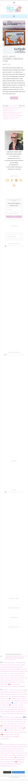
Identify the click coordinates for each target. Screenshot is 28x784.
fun (18, 109)
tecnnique (5, 118)
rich (11, 115)
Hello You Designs (14, 777)
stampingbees (19, 115)
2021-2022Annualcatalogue (9, 107)
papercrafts (6, 115)
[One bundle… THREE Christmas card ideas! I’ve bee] (14, 702)
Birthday (19, 107)
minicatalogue (18, 112)
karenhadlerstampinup (8, 112)
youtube (13, 118)
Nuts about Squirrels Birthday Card (13, 59)
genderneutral (6, 110)
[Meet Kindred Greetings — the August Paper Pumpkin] (14, 675)
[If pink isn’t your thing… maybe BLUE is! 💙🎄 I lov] (14, 729)
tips (9, 118)
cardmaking (5, 109)
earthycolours (13, 109)
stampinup (5, 117)
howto (12, 110)
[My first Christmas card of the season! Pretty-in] (14, 756)
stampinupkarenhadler (14, 117)
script (13, 115)
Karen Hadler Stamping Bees (14, 9)
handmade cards (13, 105)
